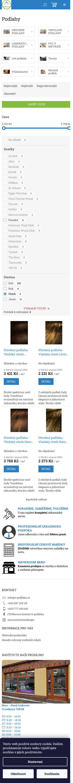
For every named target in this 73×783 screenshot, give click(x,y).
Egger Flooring (20, 193)
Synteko (16, 246)
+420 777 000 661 (17, 608)
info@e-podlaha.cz (18, 597)
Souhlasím (52, 774)
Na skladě (17, 139)
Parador (15, 220)
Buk (13, 288)
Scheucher (17, 241)
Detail (11, 381)
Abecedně (10, 93)
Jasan (15, 299)
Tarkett (15, 252)
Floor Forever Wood (23, 198)
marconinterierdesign (20, 620)
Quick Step (17, 236)
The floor (16, 257)
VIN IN (15, 268)
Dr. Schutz (17, 188)
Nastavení (35, 762)
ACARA (15, 156)
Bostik (14, 172)
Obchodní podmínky (14, 635)
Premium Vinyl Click (23, 225)
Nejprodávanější (47, 86)
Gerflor (15, 209)
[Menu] (64, 4)
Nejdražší (27, 86)
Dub (14, 283)
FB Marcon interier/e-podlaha (25, 614)
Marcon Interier (20, 214)
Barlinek (16, 166)
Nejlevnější (10, 86)
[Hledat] (45, 4)
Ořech (14, 294)
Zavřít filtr (36, 104)
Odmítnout (18, 774)
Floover (15, 204)
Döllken (15, 182)
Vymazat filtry (35, 308)
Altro (14, 161)
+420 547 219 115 (17, 603)
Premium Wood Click (24, 230)
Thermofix (17, 262)
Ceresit (15, 177)
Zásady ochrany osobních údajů (21, 640)
